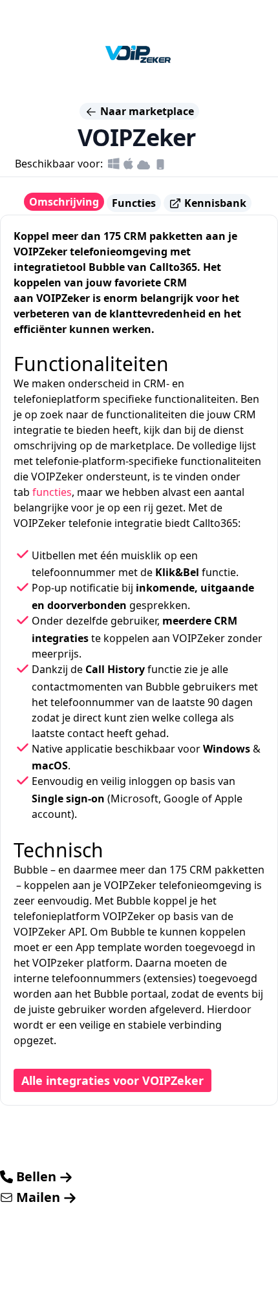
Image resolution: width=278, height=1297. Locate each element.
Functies (134, 203)
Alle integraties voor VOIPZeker (112, 1080)
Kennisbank (214, 203)
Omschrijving (64, 202)
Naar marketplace (146, 111)
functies (52, 492)
